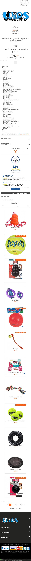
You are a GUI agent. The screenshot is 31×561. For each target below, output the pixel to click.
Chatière (5, 128)
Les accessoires (6, 105)
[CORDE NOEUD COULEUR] (15, 390)
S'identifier (24, 5)
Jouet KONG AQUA (15, 227)
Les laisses (5, 83)
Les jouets (5, 122)
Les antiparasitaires (7, 90)
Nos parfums (6, 97)
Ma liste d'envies (26, 3)
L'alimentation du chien (8, 70)
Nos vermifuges (7, 94)
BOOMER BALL (15, 324)
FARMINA (5, 75)
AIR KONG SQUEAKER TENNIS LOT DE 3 (15, 421)
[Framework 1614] (10, 520)
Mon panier (24, 4)
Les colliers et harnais (8, 125)
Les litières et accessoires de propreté (11, 126)
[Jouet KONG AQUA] (15, 220)
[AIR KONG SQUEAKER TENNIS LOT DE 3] (15, 414)
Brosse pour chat (7, 127)
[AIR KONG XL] (15, 244)
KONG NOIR (15, 276)
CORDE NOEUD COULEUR (15, 397)
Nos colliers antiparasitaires (10, 91)
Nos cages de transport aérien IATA (11, 88)
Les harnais (6, 84)
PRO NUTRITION (7, 78)
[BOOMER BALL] (15, 317)
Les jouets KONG (7, 103)
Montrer (13, 203)
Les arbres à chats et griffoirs (9, 120)
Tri (2, 206)
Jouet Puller (15, 300)
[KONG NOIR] (15, 269)
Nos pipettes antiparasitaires (10, 92)
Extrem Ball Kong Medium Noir (15, 493)
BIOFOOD (5, 73)
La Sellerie (5, 80)
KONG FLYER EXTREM (15, 469)
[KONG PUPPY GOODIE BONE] (15, 365)
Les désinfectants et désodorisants (10, 109)
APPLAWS (5, 72)
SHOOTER (15, 348)
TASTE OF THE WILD (8, 76)
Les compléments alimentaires (10, 107)
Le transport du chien (8, 85)
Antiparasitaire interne (8, 119)
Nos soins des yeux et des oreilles (11, 100)
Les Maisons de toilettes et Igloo (10, 123)
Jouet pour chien (7, 102)
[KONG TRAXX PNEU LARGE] (15, 438)
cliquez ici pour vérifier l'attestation (13, 560)
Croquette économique (8, 71)
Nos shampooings (7, 96)
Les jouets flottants (7, 104)
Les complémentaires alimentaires (11, 121)
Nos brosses (6, 101)
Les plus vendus (15, 148)
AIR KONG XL (15, 251)
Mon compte (5, 528)
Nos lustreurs (6, 98)
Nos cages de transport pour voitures (12, 89)
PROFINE (5, 79)
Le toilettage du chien (8, 95)
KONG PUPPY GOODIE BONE (15, 372)
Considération (24, 1)
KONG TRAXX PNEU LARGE (15, 445)
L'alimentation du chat (8, 111)
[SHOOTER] (15, 341)
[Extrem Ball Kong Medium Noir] (15, 486)
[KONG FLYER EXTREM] (15, 462)
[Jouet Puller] (15, 293)
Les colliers (6, 82)
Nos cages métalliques (8, 86)
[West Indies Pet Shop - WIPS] (15, 16)
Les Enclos (5, 108)
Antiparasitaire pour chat (8, 117)
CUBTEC (16, 544)
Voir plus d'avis (15, 188)
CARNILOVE (6, 77)
